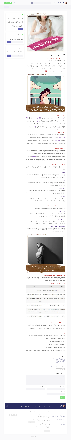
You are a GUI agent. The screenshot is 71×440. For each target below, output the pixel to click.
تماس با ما (52, 7)
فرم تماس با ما (31, 422)
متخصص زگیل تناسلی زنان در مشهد (62, 416)
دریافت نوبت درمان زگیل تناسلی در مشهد (38, 7)
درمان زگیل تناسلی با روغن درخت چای (59, 358)
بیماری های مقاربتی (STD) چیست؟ (59, 362)
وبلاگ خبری (7, 7)
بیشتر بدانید (47, 430)
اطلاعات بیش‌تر (21, 28)
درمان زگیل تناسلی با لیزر (61, 361)
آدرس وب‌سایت (63, 391)
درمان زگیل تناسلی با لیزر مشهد (55, 417)
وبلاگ (57, 7)
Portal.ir (32, 436)
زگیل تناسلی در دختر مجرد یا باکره (60, 359)
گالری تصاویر (61, 7)
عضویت (9, 55)
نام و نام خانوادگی (62, 386)
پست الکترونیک (42, 386)
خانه (65, 7)
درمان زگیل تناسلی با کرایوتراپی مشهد (62, 423)
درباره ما (48, 7)
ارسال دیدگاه (63, 397)
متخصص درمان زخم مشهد (61, 420)
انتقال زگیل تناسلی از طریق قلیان (60, 360)
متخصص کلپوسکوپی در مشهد (55, 420)
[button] (8, 3)
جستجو (9, 41)
